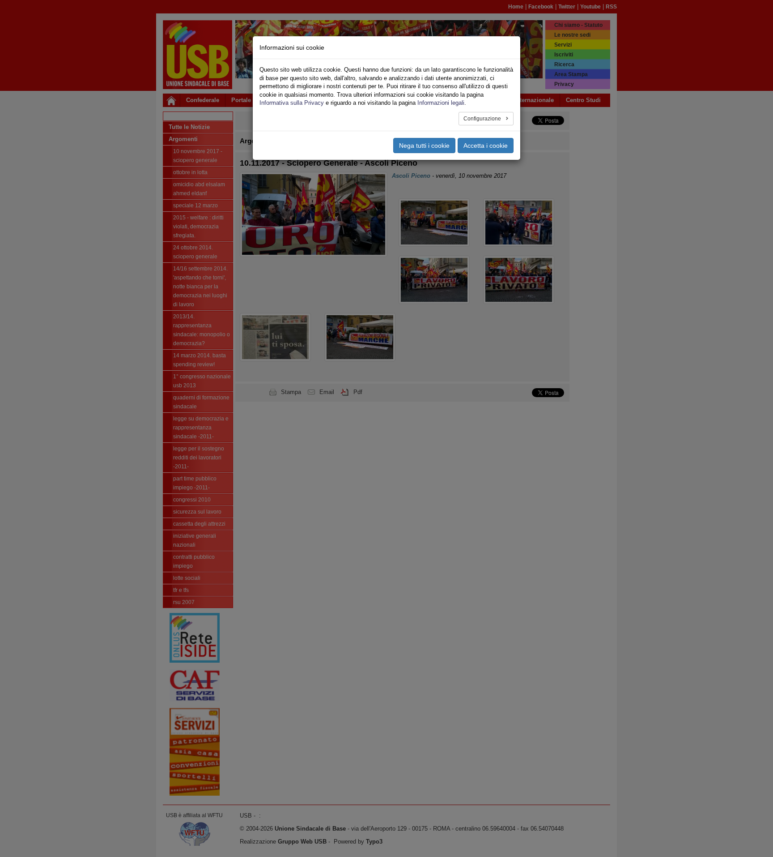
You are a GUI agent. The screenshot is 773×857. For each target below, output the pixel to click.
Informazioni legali (440, 102)
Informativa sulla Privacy (291, 102)
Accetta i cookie (485, 145)
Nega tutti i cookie (424, 145)
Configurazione (482, 119)
